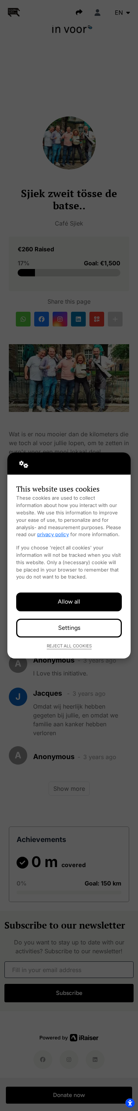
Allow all (69, 601)
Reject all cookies (69, 646)
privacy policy (53, 534)
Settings (69, 627)
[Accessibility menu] (129, 1102)
